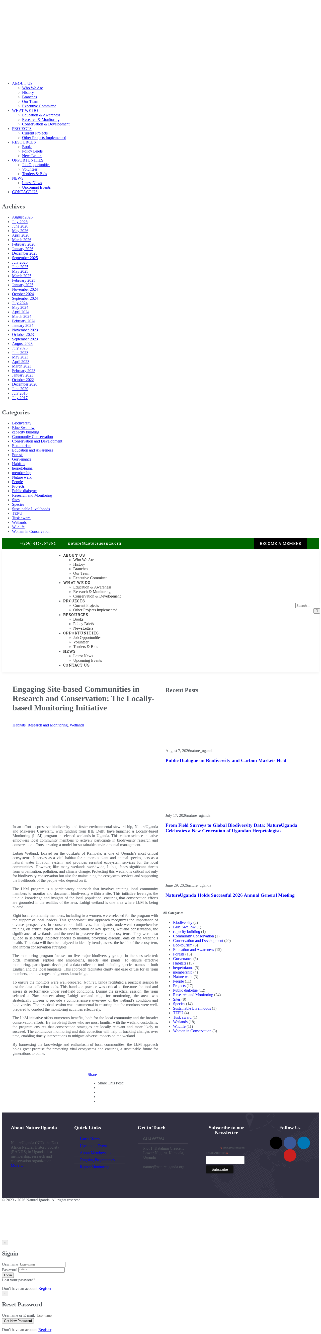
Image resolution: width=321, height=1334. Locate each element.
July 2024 (20, 303)
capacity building (25, 432)
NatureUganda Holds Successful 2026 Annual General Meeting (230, 895)
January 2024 (22, 325)
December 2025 (24, 253)
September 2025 (25, 258)
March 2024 (21, 316)
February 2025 (23, 280)
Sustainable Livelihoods (31, 509)
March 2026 (21, 240)
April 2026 (20, 235)
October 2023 (23, 334)
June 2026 (20, 226)
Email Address (217, 1153)
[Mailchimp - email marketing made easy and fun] (240, 1174)
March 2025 (21, 276)
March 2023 (21, 366)
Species (18, 504)
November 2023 (25, 330)
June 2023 (20, 352)
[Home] (26, 586)
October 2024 (23, 294)
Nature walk (22, 477)
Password (9, 1270)
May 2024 (20, 307)
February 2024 (23, 321)
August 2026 (22, 217)
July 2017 (20, 398)
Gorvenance (21, 459)
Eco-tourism (21, 445)
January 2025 (22, 285)
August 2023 (22, 343)
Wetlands (19, 522)
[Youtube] (250, 543)
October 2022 (23, 380)
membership (21, 473)
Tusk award (21, 518)
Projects (18, 486)
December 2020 (24, 384)
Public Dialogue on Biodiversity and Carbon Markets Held (226, 760)
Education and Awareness (32, 450)
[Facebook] (229, 543)
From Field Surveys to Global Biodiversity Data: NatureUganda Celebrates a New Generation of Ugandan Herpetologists (231, 828)
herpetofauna (22, 468)
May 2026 (20, 231)
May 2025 (20, 271)
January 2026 (22, 249)
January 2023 (22, 375)
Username (10, 1264)
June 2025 (20, 267)
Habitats (18, 464)
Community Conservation (32, 436)
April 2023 (20, 361)
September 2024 (25, 298)
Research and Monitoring (32, 495)
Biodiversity (21, 423)
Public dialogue (24, 491)
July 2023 (20, 348)
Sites (16, 500)
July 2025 (20, 262)
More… (17, 1165)
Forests (17, 455)
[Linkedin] (240, 543)
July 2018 (20, 393)
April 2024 (20, 312)
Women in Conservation (31, 531)
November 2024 (25, 289)
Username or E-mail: (18, 1315)
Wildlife (18, 527)
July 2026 (20, 221)
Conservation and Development (37, 441)
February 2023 (23, 370)
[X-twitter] (219, 543)
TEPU (17, 513)
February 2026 (23, 244)
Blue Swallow (23, 427)
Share (92, 1074)
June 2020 (20, 389)
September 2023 (25, 339)
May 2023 (20, 357)
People (17, 482)
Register (44, 1288)
